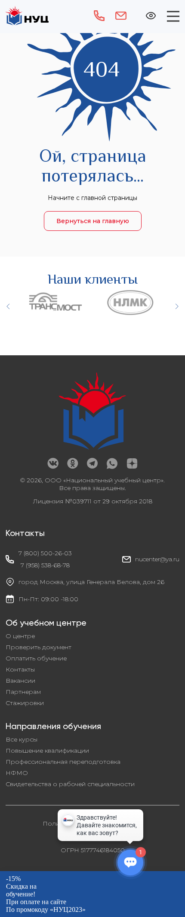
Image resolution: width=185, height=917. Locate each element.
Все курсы (21, 739)
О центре (20, 636)
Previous (8, 306)
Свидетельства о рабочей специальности (70, 784)
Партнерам (23, 692)
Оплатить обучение (36, 658)
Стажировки (25, 703)
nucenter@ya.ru (157, 559)
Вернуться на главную (92, 221)
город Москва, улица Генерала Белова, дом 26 (91, 582)
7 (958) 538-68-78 (45, 565)
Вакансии (20, 680)
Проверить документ (38, 647)
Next (176, 306)
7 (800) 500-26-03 (45, 553)
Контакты (20, 669)
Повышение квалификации (47, 750)
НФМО (17, 773)
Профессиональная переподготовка (63, 762)
